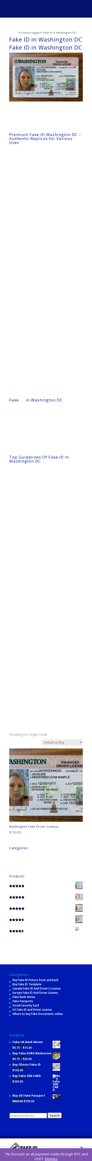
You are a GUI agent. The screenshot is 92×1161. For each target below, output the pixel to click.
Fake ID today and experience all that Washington (44, 438)
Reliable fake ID (22, 292)
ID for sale (42, 249)
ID (22, 400)
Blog (12, 853)
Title (12, 866)
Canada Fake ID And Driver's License (37, 988)
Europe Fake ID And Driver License (35, 993)
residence (19, 520)
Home (13, 32)
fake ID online (39, 279)
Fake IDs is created (69, 408)
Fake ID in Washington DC (62, 577)
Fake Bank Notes (24, 997)
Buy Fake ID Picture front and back (36, 980)
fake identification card (40, 701)
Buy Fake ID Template (27, 984)
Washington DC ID (34, 425)
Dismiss (51, 1158)
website (14, 723)
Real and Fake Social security (28, 862)
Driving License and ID (24, 858)
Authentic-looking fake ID (29, 334)
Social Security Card (26, 1005)
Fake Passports (23, 1001)
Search (55, 1115)
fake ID (33, 171)
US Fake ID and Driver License (32, 1010)
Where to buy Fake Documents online (38, 1014)
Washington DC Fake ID (59, 582)
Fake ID (17, 328)
